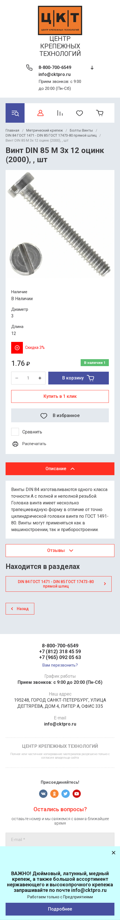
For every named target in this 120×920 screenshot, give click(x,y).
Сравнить (32, 432)
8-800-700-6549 (55, 67)
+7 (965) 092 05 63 (60, 657)
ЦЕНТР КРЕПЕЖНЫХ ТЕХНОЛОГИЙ (60, 46)
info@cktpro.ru (55, 74)
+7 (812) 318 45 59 (60, 651)
